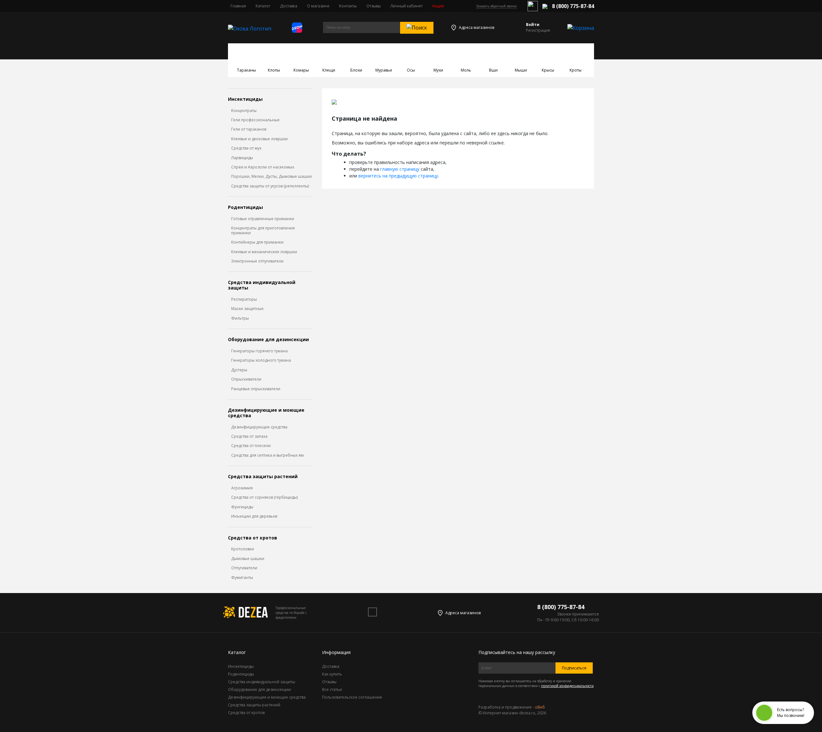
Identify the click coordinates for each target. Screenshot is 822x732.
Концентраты (244, 110)
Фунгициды (242, 507)
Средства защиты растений (263, 476)
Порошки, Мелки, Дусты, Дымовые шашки (271, 176)
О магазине (318, 6)
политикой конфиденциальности (567, 686)
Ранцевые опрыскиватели (255, 389)
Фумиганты (242, 577)
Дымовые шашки (247, 558)
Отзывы (373, 6)
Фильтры (240, 318)
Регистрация (538, 30)
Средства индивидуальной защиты (261, 285)
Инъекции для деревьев (254, 516)
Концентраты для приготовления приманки (263, 230)
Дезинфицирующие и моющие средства (266, 413)
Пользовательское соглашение (352, 697)
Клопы (274, 70)
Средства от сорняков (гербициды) (264, 497)
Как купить (332, 674)
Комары (301, 70)
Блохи (356, 70)
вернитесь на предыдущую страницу (398, 176)
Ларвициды (242, 158)
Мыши (521, 70)
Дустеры (239, 370)
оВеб (540, 707)
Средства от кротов (252, 538)
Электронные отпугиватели (257, 261)
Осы (411, 70)
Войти (532, 24)
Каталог (263, 6)
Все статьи (332, 689)
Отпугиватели (244, 568)
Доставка (288, 6)
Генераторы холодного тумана (261, 360)
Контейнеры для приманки (257, 242)
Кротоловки (242, 549)
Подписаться (574, 668)
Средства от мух (246, 148)
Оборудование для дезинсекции (268, 339)
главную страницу (399, 169)
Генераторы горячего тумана (259, 351)
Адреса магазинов (476, 27)
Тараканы (246, 70)
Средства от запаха (249, 436)
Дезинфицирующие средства (259, 427)
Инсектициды (245, 99)
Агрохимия (242, 488)
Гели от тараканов (248, 129)
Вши (493, 70)
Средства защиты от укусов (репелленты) (270, 186)
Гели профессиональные (255, 120)
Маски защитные (247, 308)
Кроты (576, 70)
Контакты (348, 6)
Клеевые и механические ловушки (264, 252)
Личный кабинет (406, 6)
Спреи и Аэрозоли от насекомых (262, 167)
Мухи (438, 70)
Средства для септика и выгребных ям (267, 455)
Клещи (328, 70)
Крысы (548, 70)
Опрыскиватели (246, 379)
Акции (438, 6)
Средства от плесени (251, 446)
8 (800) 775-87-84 (573, 6)
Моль (466, 70)
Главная (238, 6)
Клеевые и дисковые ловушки (259, 139)
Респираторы (244, 299)
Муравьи (383, 70)
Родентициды (245, 207)
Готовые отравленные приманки (262, 219)
